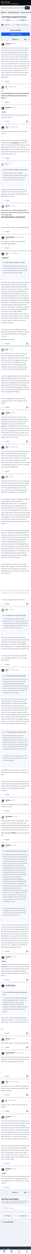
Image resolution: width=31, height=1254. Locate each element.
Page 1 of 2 (14, 39)
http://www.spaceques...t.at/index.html (13, 217)
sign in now (9, 1203)
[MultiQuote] (2, 81)
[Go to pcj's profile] (2, 87)
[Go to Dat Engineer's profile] (2, 817)
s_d (6, 163)
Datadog (7, 412)
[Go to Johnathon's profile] (2, 845)
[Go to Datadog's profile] (2, 413)
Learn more (3, 3)
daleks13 (7, 206)
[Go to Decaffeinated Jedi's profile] (2, 986)
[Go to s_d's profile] (2, 164)
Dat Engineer (8, 816)
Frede (6, 127)
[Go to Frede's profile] (2, 127)
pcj (6, 86)
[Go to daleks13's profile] (2, 206)
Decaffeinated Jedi (10, 985)
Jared (6, 349)
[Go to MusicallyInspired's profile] (2, 237)
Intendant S (7, 25)
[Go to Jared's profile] (2, 349)
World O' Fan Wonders (22, 25)
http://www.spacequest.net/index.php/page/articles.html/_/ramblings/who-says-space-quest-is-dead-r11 (15, 95)
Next (25, 39)
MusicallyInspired (10, 237)
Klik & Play (16, 143)
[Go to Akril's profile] (2, 477)
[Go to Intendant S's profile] (2, 25)
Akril (6, 476)
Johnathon (8, 845)
